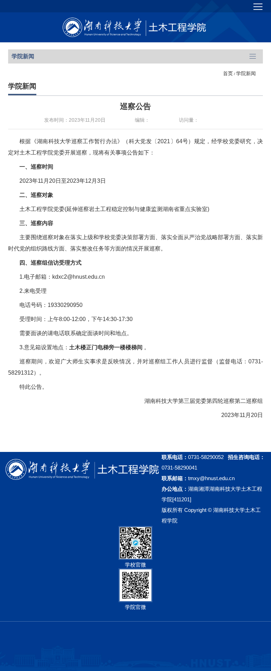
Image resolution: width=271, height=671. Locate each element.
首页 (228, 73)
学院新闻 (246, 73)
